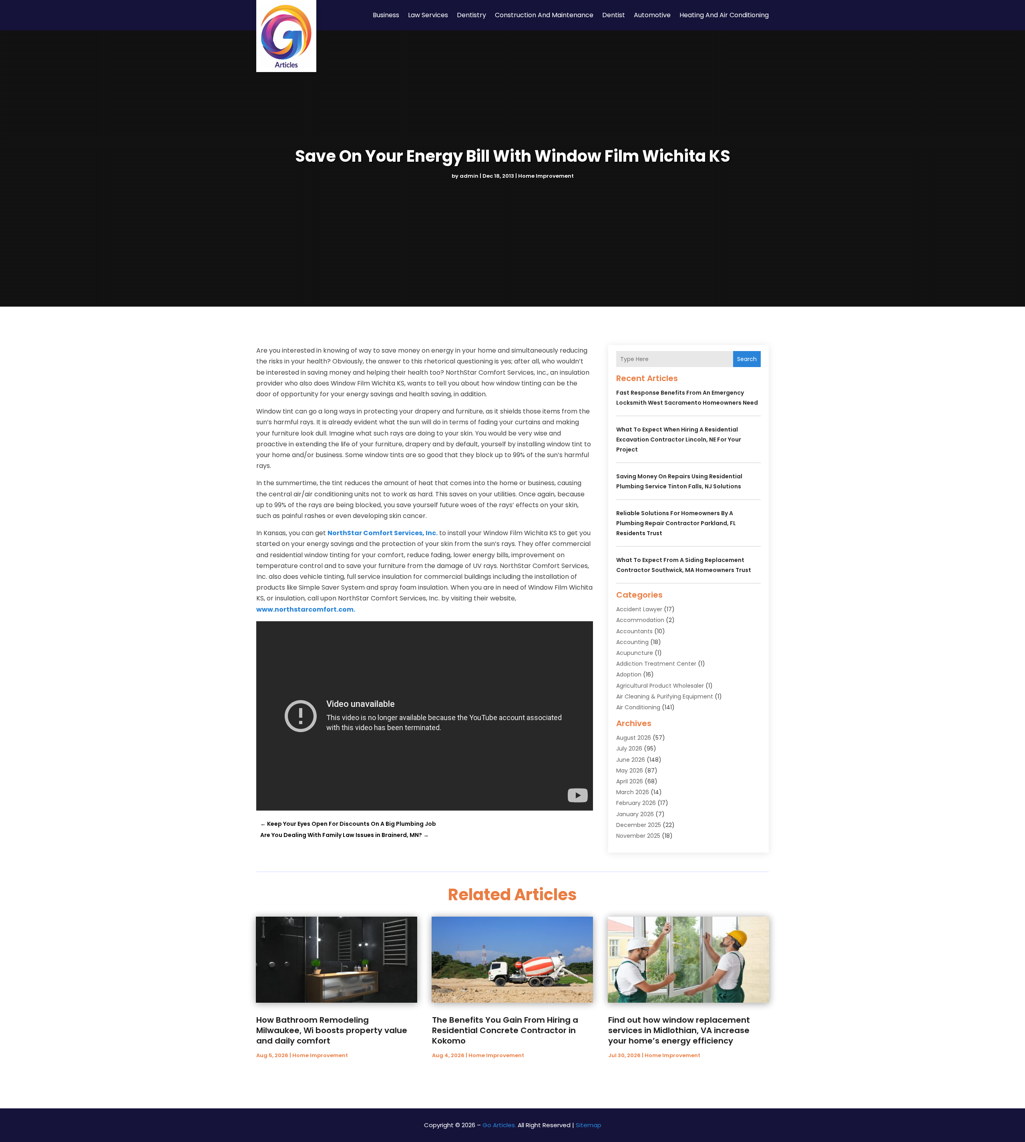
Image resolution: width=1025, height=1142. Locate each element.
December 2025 (638, 825)
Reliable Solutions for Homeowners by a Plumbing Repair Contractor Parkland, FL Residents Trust (676, 523)
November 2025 (638, 836)
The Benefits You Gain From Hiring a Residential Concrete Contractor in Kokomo (505, 1030)
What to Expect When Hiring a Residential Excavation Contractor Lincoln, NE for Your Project (678, 439)
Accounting (632, 642)
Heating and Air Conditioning (724, 15)
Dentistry (471, 15)
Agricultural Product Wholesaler (660, 686)
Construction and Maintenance (544, 15)
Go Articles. (499, 1125)
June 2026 (630, 760)
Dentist (613, 15)
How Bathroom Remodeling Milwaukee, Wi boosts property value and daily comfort (331, 1030)
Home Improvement (546, 176)
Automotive (652, 15)
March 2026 (632, 792)
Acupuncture (634, 653)
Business (386, 15)
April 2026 (629, 781)
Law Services (428, 15)
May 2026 (629, 771)
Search (747, 359)
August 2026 (633, 738)
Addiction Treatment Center (656, 664)
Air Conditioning (638, 707)
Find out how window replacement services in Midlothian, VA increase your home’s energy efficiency (679, 1030)
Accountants (634, 631)
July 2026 (629, 749)
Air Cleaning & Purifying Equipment (664, 696)
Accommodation (640, 620)
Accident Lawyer (639, 609)
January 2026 (635, 814)
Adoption (628, 674)
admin (469, 176)
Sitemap (588, 1125)
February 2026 (636, 803)
